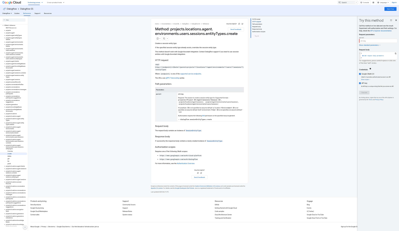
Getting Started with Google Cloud (226, 208)
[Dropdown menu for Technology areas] (42, 2)
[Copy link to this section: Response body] (172, 136)
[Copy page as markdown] (164, 38)
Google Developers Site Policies (184, 188)
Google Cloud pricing (37, 208)
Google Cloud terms (63, 226)
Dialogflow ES (26, 9)
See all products (35, 204)
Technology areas (34, 2)
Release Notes (127, 211)
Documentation (166, 24)
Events (309, 208)
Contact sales (34, 214)
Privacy (43, 226)
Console (366, 2)
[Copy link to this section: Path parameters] (173, 84)
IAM (203, 116)
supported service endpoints (190, 74)
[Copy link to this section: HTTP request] (170, 60)
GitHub (217, 204)
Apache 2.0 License (157, 188)
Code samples (219, 211)
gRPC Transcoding (172, 78)
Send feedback (235, 29)
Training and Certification (223, 218)
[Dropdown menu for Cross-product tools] (64, 2)
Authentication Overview (185, 163)
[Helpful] (239, 23)
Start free (390, 9)
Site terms (51, 226)
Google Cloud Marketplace (39, 211)
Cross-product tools (54, 2)
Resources (48, 13)
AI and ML (176, 24)
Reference (27, 13)
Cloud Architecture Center (223, 214)
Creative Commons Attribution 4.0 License (207, 186)
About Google (34, 226)
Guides (17, 13)
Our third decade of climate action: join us (85, 226)
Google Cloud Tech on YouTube (317, 218)
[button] (13, 25)
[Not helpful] (242, 23)
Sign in (394, 2)
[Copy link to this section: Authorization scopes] (177, 147)
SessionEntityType (193, 131)
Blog (308, 204)
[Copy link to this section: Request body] (170, 126)
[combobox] (347, 2)
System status (127, 214)
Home (157, 24)
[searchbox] (13, 20)
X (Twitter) (310, 211)
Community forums (129, 204)
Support (37, 13)
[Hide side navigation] (25, 227)
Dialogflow (12, 9)
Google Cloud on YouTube (315, 214)
